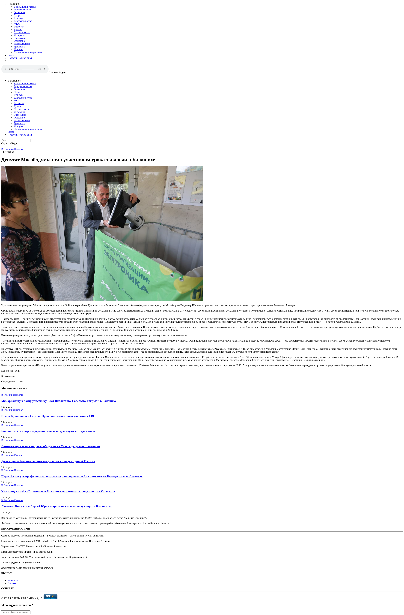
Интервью (19, 35)
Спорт (17, 15)
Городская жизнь (23, 9)
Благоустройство (23, 21)
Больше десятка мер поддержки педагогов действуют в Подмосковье (48, 431)
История (18, 49)
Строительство (22, 32)
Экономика (20, 38)
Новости (19, 149)
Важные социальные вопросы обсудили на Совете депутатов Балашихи (50, 446)
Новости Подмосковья (20, 58)
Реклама (12, 583)
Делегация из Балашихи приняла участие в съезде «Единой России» (48, 461)
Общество (19, 40)
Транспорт (19, 46)
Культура (19, 18)
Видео (11, 55)
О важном (19, 12)
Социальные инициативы (28, 52)
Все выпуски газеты (25, 6)
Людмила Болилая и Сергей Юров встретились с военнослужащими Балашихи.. (56, 506)
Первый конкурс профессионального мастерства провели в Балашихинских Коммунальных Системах (72, 476)
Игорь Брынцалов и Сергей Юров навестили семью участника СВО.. (49, 416)
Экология (19, 26)
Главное (18, 410)
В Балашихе (7, 149)
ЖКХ (17, 23)
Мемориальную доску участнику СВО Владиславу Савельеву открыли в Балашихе (58, 401)
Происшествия (22, 43)
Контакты (13, 580)
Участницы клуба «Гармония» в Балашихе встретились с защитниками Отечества (58, 491)
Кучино (18, 29)
